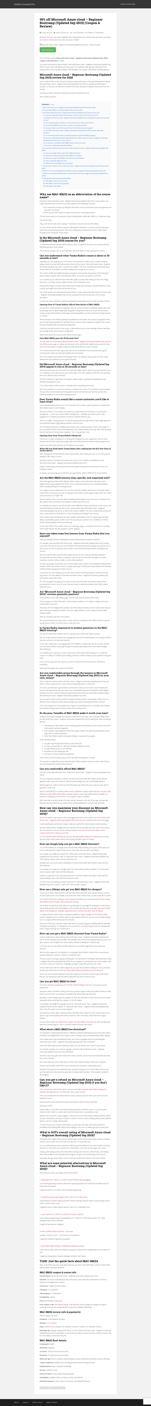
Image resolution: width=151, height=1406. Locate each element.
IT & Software (88, 33)
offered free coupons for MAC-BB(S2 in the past (76, 1022)
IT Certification (99, 33)
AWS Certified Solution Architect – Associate (57, 1231)
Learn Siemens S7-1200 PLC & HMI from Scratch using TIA (62, 1214)
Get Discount (48, 49)
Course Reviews (78, 33)
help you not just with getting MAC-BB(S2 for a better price (81, 837)
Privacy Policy (37, 1402)
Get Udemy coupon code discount (67, 1304)
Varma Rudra (44, 1388)
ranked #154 (49, 1327)
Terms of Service (51, 1402)
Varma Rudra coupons (58, 1388)
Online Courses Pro (24, 4)
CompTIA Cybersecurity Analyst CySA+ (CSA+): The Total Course (64, 1197)
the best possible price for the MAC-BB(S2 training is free (68, 985)
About (16, 1402)
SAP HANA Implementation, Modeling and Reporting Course (62, 1246)
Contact (25, 1402)
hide (52, 104)
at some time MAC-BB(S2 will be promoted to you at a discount (80, 970)
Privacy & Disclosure (128, 4)
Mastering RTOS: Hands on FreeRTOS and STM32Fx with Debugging (65, 1180)
